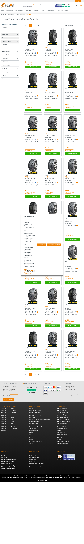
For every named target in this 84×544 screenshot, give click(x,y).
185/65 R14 (3, 425)
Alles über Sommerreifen (62, 408)
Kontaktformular (14, 394)
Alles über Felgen (61, 414)
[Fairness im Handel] (59, 456)
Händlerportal (78, 1)
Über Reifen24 (32, 408)
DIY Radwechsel (4, 455)
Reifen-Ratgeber (5, 451)
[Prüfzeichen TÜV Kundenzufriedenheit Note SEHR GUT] (69, 456)
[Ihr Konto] (74, 5)
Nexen (12, 423)
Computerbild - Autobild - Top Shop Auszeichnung (39, 419)
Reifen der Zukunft (33, 454)
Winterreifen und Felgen (6, 463)
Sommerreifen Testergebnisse (35, 466)
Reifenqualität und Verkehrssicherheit (9, 466)
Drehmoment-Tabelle (61, 426)
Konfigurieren (41, 244)
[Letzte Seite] (41, 25)
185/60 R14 (3, 426)
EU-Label (59, 439)
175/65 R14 (3, 421)
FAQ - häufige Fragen (33, 423)
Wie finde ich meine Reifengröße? (10, 24)
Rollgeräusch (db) (6, 65)
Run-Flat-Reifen (60, 436)
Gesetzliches (32, 461)
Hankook (12, 417)
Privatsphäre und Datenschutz (35, 441)
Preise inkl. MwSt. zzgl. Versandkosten (30, 63)
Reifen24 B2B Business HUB (35, 410)
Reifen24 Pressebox (33, 430)
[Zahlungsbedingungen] (52, 390)
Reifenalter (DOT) (61, 432)
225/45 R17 (3, 412)
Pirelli (12, 419)
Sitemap (31, 443)
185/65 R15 (3, 414)
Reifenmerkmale (6, 51)
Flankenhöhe (5, 37)
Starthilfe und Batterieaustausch (8, 468)
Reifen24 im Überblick (34, 406)
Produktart (4, 68)
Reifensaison (5, 31)
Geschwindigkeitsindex (62, 428)
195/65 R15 (3, 410)
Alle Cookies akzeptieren (54, 244)
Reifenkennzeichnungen (62, 423)
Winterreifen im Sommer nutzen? (8, 461)
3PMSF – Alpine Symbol (62, 434)
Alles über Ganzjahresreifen (63, 412)
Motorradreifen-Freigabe (62, 443)
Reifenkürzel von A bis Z (62, 425)
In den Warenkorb (32, 67)
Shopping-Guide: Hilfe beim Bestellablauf (38, 426)
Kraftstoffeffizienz (6, 55)
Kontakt (31, 438)
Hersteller (4, 27)
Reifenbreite (5, 34)
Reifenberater (4, 457)
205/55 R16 (3, 408)
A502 (46, 47)
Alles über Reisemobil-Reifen (63, 421)
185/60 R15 (3, 428)
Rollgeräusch (5, 61)
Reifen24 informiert (34, 451)
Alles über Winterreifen (62, 410)
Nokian (12, 425)
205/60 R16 (3, 417)
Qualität (4, 75)
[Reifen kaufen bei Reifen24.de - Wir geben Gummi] (7, 5)
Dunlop (12, 414)
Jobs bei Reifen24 (33, 428)
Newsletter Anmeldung (34, 421)
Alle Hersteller (14, 428)
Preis (3, 78)
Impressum (31, 432)
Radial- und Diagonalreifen (63, 441)
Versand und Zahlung (33, 425)
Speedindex (5, 48)
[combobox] (32, 6)
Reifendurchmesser (6, 41)
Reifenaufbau (60, 438)
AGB (30, 434)
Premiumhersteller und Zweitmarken (37, 463)
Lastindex (59, 430)
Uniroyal (12, 421)
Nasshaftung (5, 58)
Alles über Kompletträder (62, 415)
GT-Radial (13, 426)
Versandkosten (38, 476)
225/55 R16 (3, 419)
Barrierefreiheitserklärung (34, 436)
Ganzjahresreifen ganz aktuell (35, 455)
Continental (13, 410)
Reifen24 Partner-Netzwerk (35, 415)
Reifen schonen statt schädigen (8, 465)
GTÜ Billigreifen (32, 459)
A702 (26, 47)
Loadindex (4, 44)
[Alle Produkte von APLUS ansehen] (32, 43)
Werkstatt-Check (32, 465)
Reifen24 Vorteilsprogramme (35, 412)
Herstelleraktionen (33, 414)
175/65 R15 (3, 423)
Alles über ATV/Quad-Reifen (63, 419)
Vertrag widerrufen (8, 399)
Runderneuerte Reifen (34, 457)
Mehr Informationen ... (28, 273)
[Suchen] (45, 6)
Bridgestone (13, 412)
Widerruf (31, 439)
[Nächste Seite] (38, 25)
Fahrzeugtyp (5, 72)
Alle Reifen (3, 430)
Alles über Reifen (61, 406)
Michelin (12, 408)
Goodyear (13, 415)
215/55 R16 (3, 415)
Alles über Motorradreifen (62, 417)
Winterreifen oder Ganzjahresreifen (8, 459)
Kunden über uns (32, 417)
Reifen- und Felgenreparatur (7, 454)
